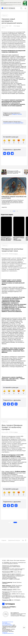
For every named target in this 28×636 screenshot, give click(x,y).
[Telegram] (12, 153)
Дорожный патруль (14, 540)
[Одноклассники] (8, 153)
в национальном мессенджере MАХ (13, 122)
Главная (3, 540)
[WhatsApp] (16, 404)
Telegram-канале (17, 114)
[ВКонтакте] (4, 153)
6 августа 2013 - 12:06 (6, 25)
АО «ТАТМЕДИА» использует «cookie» (7, 624)
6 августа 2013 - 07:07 (6, 432)
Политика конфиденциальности (8, 633)
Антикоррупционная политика (7, 622)
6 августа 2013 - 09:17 (6, 253)
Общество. (4, 15)
